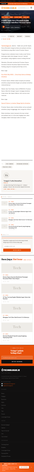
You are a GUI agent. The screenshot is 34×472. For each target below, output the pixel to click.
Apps (2, 402)
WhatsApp (19, 36)
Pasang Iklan (4, 453)
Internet (3, 405)
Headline (28, 13)
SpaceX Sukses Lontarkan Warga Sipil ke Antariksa (15, 103)
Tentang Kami (5, 444)
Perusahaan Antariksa (22, 164)
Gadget (3, 396)
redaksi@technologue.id (9, 383)
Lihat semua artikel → (10, 189)
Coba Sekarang (24, 467)
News (15, 13)
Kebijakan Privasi (5, 456)
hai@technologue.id (8, 385)
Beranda (3, 13)
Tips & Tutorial (5, 431)
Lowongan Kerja (5, 417)
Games (3, 428)
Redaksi (3, 447)
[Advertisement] (17, 139)
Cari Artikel (4, 436)
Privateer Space (7, 167)
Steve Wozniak (9, 164)
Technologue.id (6, 46)
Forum (3, 414)
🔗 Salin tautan (5, 39)
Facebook (27, 36)
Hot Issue (9, 13)
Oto (2, 408)
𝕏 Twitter (11, 36)
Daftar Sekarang (17, 361)
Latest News (21, 13)
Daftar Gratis (17, 250)
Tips (2, 411)
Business (3, 399)
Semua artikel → (28, 259)
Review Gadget (5, 425)
